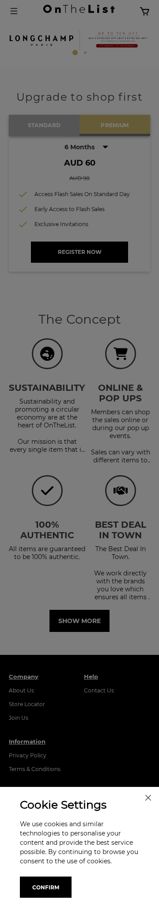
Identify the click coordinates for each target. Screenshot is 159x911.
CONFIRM (45, 887)
